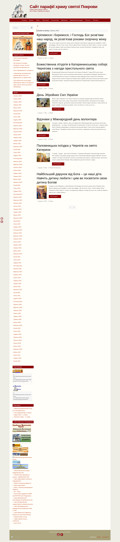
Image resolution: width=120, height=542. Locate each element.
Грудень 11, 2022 (42, 58)
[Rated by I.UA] (15, 538)
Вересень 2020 (17, 307)
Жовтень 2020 (17, 304)
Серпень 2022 (17, 239)
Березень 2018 (17, 349)
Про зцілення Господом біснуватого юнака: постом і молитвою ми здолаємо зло (21, 65)
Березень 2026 (17, 110)
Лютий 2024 (16, 185)
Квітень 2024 (17, 179)
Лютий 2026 (16, 113)
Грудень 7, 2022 (42, 88)
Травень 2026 (17, 105)
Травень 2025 (17, 140)
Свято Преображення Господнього (23, 70)
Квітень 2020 (17, 322)
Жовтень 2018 (17, 337)
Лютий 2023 (16, 221)
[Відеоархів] (2, 218)
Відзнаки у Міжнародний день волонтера (67, 119)
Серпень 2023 (17, 203)
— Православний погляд (20, 516)
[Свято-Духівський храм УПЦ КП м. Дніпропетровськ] (20, 468)
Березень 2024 (17, 182)
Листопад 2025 (17, 122)
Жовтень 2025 (17, 125)
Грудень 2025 (17, 119)
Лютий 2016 (16, 361)
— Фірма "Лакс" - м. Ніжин (20, 415)
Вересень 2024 (17, 164)
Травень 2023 (17, 212)
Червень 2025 (17, 137)
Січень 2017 (16, 355)
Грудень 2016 (17, 358)
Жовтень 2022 (17, 233)
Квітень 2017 (17, 352)
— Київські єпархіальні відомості (22, 483)
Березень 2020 (17, 325)
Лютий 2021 (16, 292)
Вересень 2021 (17, 271)
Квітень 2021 (17, 286)
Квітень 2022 (17, 251)
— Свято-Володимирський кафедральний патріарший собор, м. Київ (22, 508)
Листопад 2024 (17, 158)
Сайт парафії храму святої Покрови (63, 6)
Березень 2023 (17, 218)
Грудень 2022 (17, 227)
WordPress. (105, 537)
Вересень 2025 (17, 128)
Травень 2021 (17, 283)
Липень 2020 (17, 313)
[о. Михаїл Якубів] (2, 221)
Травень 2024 (17, 176)
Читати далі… (54, 53)
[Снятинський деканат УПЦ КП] (16, 463)
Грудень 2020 (17, 298)
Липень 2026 (17, 99)
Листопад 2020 (17, 301)
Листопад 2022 (17, 230)
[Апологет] (21, 446)
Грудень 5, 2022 (42, 139)
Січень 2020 (16, 331)
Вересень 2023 (17, 200)
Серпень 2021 (17, 274)
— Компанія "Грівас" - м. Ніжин (21, 417)
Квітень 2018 (17, 346)
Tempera (99, 537)
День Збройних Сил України (57, 95)
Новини (52, 58)
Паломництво (57, 167)
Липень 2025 (17, 134)
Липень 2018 (17, 343)
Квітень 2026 (17, 107)
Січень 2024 (16, 188)
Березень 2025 (17, 146)
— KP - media (16, 491)
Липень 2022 (17, 242)
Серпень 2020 (17, 310)
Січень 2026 (16, 116)
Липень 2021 (17, 277)
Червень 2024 (17, 173)
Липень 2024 (17, 170)
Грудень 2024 (17, 155)
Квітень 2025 (17, 143)
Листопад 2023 (17, 194)
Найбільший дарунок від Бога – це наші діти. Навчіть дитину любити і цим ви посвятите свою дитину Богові (72, 178)
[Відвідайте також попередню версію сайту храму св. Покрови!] (23, 50)
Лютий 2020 (16, 328)
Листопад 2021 (17, 265)
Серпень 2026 (17, 96)
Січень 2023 (16, 224)
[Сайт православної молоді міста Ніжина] (20, 452)
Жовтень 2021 (17, 268)
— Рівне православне (19, 485)
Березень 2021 (17, 289)
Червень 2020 (17, 316)
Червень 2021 (17, 280)
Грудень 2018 (17, 334)
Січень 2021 (16, 295)
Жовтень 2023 (17, 197)
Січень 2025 (16, 152)
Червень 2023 (17, 209)
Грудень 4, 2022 (42, 167)
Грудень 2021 (17, 262)
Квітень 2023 (17, 215)
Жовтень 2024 (17, 161)
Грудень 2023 (17, 191)
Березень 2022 (17, 253)
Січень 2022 (16, 259)
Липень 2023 (17, 206)
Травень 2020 (17, 319)
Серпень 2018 (17, 340)
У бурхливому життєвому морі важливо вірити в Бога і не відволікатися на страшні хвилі (22, 75)
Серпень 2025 (17, 131)
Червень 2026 (17, 102)
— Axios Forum (17, 523)
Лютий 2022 (16, 256)
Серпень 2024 (17, 167)
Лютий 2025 (16, 149)
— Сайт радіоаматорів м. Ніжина (22, 412)
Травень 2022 (17, 248)
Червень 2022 (17, 245)
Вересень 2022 (17, 236)
